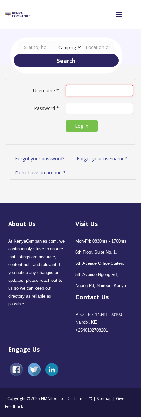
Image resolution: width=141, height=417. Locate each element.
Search (66, 60)
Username (46, 90)
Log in (81, 126)
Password (46, 108)
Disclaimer (77, 398)
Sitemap (104, 398)
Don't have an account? (40, 173)
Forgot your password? (39, 158)
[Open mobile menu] (119, 14)
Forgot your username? (102, 158)
